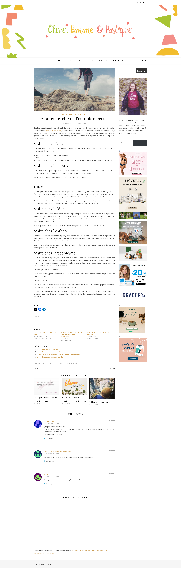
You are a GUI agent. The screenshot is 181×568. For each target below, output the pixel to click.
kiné (50, 363)
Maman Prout (49, 421)
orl (55, 363)
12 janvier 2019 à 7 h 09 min (51, 476)
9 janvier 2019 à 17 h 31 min (51, 423)
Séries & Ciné (85, 61)
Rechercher (141, 71)
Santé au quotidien (78, 115)
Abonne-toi (140, 143)
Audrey (39, 368)
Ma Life (65, 115)
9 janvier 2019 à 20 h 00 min (51, 454)
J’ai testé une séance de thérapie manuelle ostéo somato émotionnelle (72, 334)
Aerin (46, 474)
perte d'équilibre (72, 363)
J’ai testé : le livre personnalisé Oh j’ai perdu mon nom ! (58, 354)
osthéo (61, 363)
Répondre (111, 420)
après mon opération (53, 130)
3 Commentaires (80, 123)
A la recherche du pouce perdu (48, 349)
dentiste (37, 363)
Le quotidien (117, 61)
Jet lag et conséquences (100, 402)
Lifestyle (69, 61)
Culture (101, 61)
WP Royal (48, 564)
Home (58, 61)
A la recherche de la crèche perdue (50, 357)
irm (44, 363)
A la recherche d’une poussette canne (51, 352)
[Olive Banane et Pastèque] (90, 30)
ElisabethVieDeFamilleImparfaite (57, 451)
